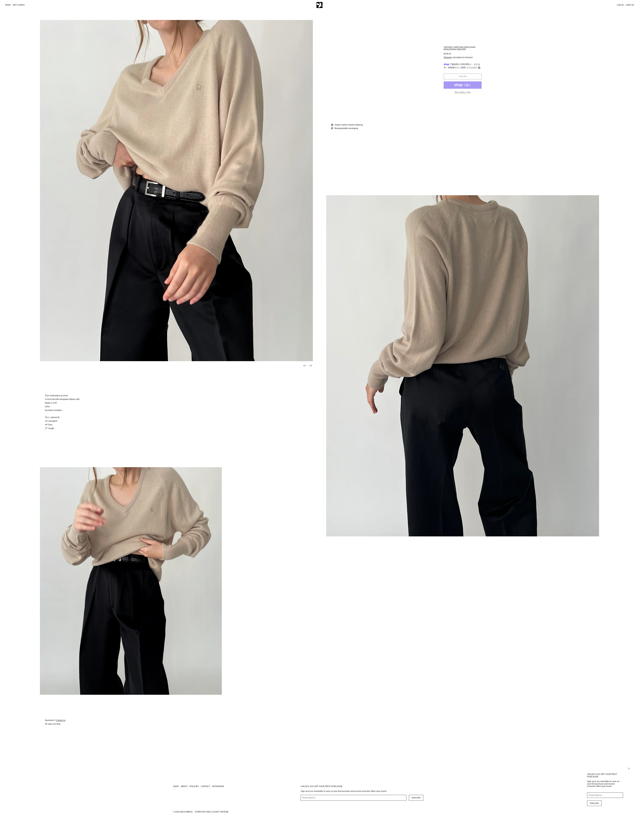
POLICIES (194, 786)
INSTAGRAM (218, 786)
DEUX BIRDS (186, 812)
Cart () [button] (630, 5)
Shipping (448, 57)
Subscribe (594, 803)
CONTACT (205, 786)
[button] (176, 190)
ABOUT (184, 786)
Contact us (60, 720)
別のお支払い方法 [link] (463, 92)
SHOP (176, 786)
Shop (8, 5)
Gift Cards (19, 5)
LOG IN (620, 5)
